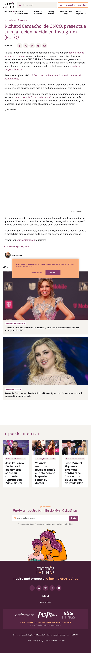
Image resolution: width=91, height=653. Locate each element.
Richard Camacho (25, 240)
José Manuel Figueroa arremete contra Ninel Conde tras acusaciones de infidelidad (74, 473)
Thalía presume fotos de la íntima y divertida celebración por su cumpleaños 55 (42, 329)
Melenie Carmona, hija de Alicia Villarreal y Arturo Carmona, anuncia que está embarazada (44, 395)
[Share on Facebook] (19, 45)
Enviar (74, 518)
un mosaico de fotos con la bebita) (33, 97)
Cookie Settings (37, 272)
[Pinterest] (45, 588)
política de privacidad (65, 524)
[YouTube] (58, 588)
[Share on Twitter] (26, 45)
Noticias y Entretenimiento (15, 324)
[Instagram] (52, 588)
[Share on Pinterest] (38, 45)
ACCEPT (53, 272)
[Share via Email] (44, 45)
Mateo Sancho (18, 255)
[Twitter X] (39, 588)
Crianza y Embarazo (18, 20)
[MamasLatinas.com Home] (8, 5)
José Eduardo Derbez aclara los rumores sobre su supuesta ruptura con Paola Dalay (15, 473)
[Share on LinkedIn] (32, 45)
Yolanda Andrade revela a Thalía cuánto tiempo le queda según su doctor (45, 473)
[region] (45, 268)
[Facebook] (32, 588)
